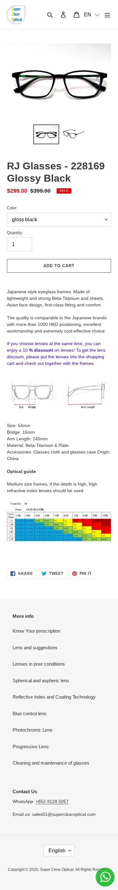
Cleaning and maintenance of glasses (51, 763)
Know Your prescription (36, 631)
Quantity (14, 232)
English (56, 850)
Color (11, 208)
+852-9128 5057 (52, 801)
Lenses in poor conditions (39, 664)
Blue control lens (30, 713)
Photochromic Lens (33, 730)
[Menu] (107, 14)
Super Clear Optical (57, 869)
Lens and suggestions (35, 647)
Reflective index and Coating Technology (54, 697)
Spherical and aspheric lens (41, 680)
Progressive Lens (31, 746)
